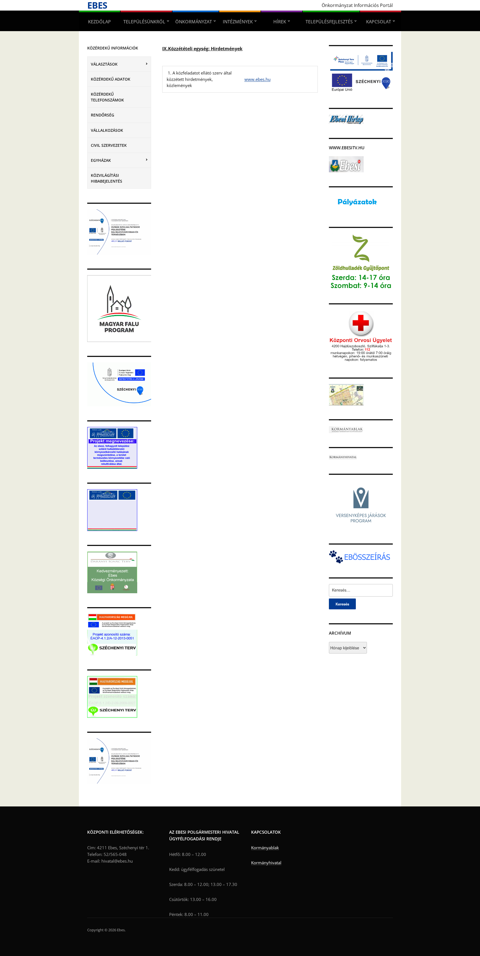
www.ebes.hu (257, 79)
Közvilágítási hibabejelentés (106, 178)
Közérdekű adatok (110, 79)
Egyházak (101, 160)
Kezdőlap (99, 22)
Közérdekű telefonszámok (107, 97)
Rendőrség (102, 115)
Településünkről (144, 22)
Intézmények (238, 22)
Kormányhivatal (266, 862)
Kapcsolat (378, 22)
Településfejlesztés (329, 22)
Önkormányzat (193, 22)
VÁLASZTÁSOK (104, 64)
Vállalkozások (107, 130)
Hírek (279, 22)
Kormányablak (265, 847)
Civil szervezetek (109, 145)
